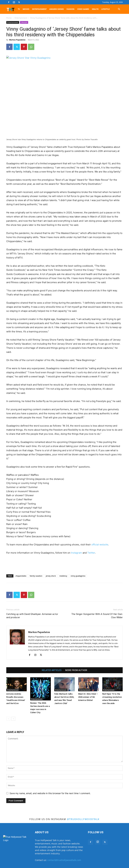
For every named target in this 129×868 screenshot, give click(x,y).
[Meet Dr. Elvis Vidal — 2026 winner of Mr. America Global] (88, 684)
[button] (119, 9)
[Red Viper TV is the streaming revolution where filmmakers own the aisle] (112, 684)
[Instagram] (13, 2)
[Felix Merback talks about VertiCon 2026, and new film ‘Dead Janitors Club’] (64, 684)
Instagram (76, 552)
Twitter (91, 552)
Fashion (70, 9)
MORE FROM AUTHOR (76, 670)
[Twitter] (19, 2)
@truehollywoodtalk (83, 819)
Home (9, 18)
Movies (26, 9)
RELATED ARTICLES (52, 670)
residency (63, 576)
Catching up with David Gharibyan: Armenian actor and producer (32, 616)
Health (95, 9)
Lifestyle (105, 9)
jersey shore (51, 576)
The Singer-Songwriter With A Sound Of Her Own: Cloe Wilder (97, 616)
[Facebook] (8, 2)
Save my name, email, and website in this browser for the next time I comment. (50, 793)
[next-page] (13, 719)
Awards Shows (56, 9)
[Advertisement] (64, 563)
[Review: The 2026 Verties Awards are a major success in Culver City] (40, 688)
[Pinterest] (24, 47)
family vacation (36, 576)
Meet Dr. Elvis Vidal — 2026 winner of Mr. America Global (88, 697)
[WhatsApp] (31, 47)
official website (99, 544)
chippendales (20, 576)
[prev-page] (8, 719)
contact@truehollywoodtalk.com (64, 860)
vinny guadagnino (78, 576)
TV (19, 9)
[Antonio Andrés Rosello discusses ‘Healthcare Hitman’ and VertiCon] (16, 684)
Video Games (83, 9)
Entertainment (39, 9)
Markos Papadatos (17, 40)
